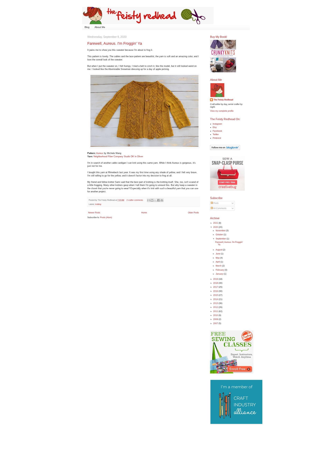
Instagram (217, 124)
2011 (216, 311)
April (218, 262)
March (219, 266)
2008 (216, 319)
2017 (216, 287)
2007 (216, 323)
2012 (216, 307)
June (218, 254)
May (218, 258)
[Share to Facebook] (158, 200)
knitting (98, 204)
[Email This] (148, 200)
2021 (216, 223)
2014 (216, 299)
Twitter (216, 134)
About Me (100, 27)
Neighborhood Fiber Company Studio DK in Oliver (118, 156)
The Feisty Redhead (223, 100)
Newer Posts (94, 212)
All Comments (219, 208)
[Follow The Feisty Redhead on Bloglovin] (225, 149)
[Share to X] (155, 200)
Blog (87, 27)
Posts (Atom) (106, 217)
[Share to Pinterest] (162, 200)
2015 (216, 295)
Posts (216, 203)
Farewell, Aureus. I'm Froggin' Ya (114, 43)
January (220, 274)
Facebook (217, 131)
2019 (216, 279)
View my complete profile (222, 111)
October (220, 234)
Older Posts (193, 212)
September (221, 238)
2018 (216, 283)
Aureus (99, 153)
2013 (216, 303)
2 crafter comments (135, 200)
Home (144, 212)
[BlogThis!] (152, 200)
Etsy (215, 127)
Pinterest (217, 138)
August (219, 250)
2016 (216, 291)
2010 (216, 315)
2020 (216, 227)
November (221, 230)
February (220, 270)
